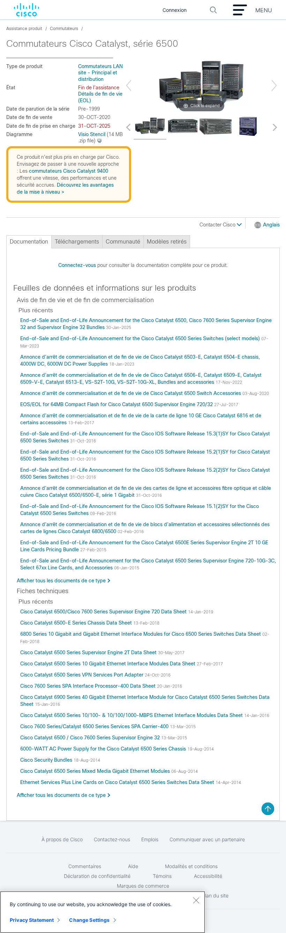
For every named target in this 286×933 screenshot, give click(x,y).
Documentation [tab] (29, 242)
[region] (102, 912)
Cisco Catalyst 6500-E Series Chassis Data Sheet (76, 623)
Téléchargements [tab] (77, 242)
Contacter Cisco (218, 224)
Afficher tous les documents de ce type (61, 580)
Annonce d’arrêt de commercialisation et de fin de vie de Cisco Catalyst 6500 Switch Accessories (131, 393)
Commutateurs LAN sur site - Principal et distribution (104, 73)
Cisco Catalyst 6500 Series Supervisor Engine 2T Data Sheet (89, 652)
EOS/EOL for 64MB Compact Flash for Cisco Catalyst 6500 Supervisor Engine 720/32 (117, 404)
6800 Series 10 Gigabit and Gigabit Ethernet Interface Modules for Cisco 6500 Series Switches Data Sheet (141, 634)
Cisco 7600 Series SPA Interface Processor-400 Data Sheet (88, 686)
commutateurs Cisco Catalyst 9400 (68, 171)
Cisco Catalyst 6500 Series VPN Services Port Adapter (82, 675)
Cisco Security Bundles (47, 760)
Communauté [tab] (123, 242)
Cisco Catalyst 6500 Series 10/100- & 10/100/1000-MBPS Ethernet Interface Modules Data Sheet (132, 715)
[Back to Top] (268, 809)
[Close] (196, 900)
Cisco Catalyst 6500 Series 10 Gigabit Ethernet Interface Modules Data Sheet (108, 663)
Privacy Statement (32, 920)
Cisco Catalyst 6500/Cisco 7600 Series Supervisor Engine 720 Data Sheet (104, 611)
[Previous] (128, 85)
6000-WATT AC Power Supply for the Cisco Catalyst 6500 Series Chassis (103, 749)
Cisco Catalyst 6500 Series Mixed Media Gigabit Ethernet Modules (95, 771)
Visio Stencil (91, 134)
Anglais (271, 224)
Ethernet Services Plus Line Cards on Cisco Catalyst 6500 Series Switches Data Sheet (118, 782)
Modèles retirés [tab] (167, 242)
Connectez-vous (77, 265)
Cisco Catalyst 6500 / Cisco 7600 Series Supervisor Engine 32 (90, 737)
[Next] (274, 85)
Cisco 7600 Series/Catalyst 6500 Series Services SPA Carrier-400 (95, 726)
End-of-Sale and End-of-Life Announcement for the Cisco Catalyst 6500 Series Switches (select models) (140, 338)
